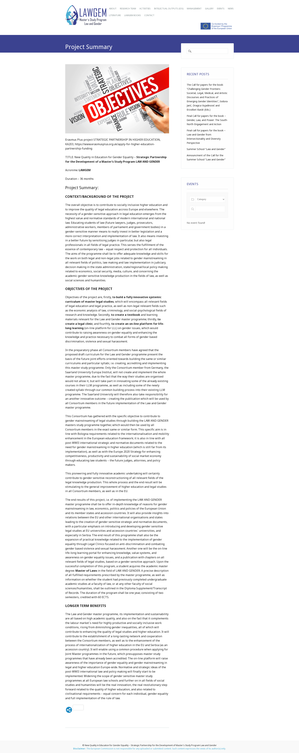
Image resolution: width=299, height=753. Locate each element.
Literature (115, 15)
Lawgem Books (132, 15)
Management (194, 8)
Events (220, 8)
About (112, 8)
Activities (145, 8)
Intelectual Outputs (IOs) (168, 8)
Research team (128, 8)
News (231, 8)
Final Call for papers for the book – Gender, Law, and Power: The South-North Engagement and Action (207, 120)
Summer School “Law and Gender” (206, 149)
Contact (149, 15)
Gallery (209, 8)
